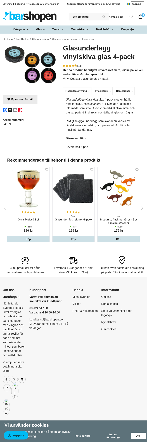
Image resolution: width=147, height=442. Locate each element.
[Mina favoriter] (131, 17)
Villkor (76, 303)
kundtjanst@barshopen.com (47, 319)
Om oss (106, 296)
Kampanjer (127, 29)
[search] (104, 16)
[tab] (78, 91)
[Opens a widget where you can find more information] (16, 435)
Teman (56, 29)
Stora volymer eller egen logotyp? (116, 313)
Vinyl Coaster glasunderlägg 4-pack (85, 78)
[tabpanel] (103, 124)
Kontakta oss (116, 16)
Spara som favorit (21, 99)
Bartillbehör (103, 29)
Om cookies (108, 329)
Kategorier (19, 29)
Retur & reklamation (85, 310)
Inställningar (82, 435)
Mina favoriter (81, 296)
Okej (138, 435)
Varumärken (78, 29)
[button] (28, 239)
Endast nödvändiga (113, 435)
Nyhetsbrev (108, 322)
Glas (39, 29)
